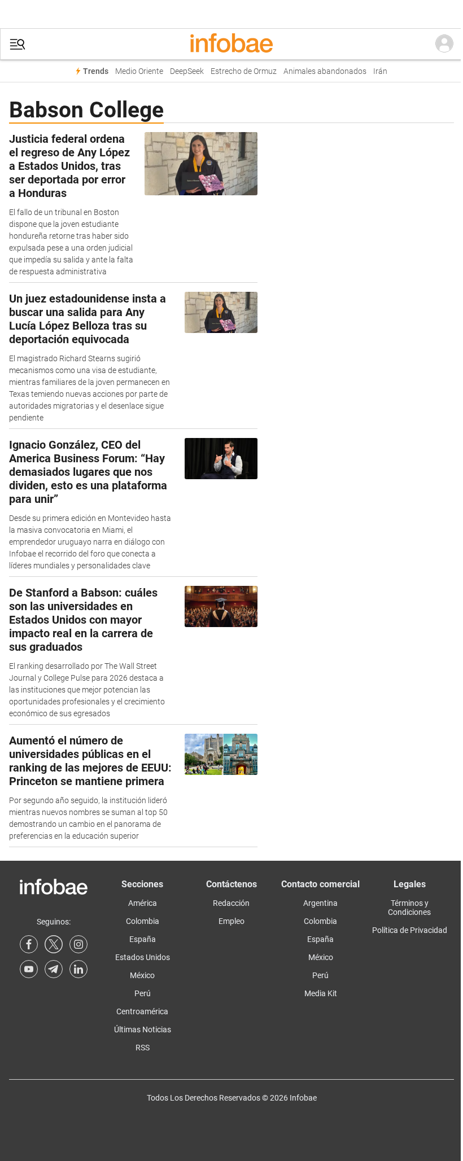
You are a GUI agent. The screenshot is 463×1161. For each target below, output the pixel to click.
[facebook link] (29, 944)
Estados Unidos (142, 957)
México (142, 975)
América (142, 903)
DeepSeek (187, 71)
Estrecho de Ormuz (244, 71)
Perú (142, 993)
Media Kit (320, 993)
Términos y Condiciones (409, 908)
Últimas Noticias (142, 1029)
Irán (380, 71)
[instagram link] (78, 944)
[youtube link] (29, 969)
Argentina (320, 903)
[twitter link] (54, 944)
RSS (143, 1047)
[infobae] (231, 44)
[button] (17, 44)
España (142, 939)
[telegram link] (54, 969)
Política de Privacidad (409, 930)
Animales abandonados (324, 71)
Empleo (231, 921)
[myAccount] (444, 44)
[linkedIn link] (78, 969)
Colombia (142, 921)
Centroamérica (142, 1011)
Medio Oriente (139, 71)
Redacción (231, 903)
